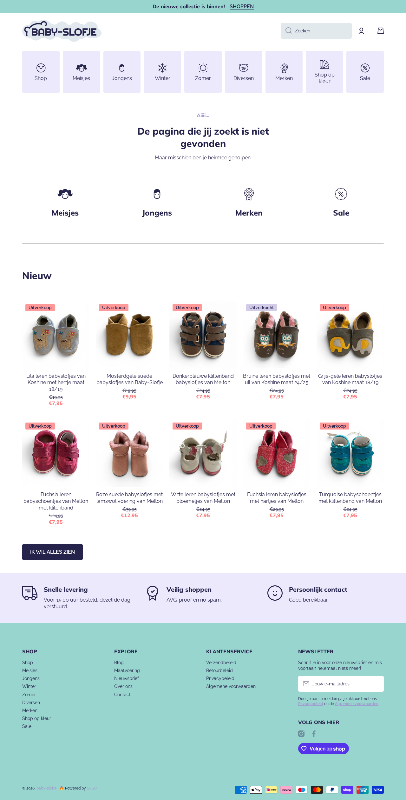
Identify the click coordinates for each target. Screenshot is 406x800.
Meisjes (65, 212)
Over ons (123, 686)
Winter (29, 686)
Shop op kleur (36, 718)
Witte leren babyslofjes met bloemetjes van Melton (203, 497)
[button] (380, 31)
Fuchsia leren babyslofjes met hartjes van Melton (276, 497)
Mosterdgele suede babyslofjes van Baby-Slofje (129, 379)
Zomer (29, 694)
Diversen (31, 702)
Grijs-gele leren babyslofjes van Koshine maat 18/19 (350, 379)
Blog (119, 662)
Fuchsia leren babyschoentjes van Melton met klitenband (55, 501)
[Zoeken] (286, 31)
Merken (249, 212)
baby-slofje (46, 788)
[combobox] (316, 31)
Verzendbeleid (221, 662)
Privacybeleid (220, 678)
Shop (27, 662)
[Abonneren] (376, 684)
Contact (122, 694)
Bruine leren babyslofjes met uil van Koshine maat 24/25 (276, 379)
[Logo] (62, 31)
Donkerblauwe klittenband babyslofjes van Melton (203, 379)
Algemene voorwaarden (231, 686)
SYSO (92, 788)
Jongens (157, 212)
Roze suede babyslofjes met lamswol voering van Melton (129, 497)
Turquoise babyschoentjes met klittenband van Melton (350, 497)
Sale (26, 726)
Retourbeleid (219, 670)
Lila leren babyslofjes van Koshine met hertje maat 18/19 (56, 382)
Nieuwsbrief (126, 678)
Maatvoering (127, 670)
